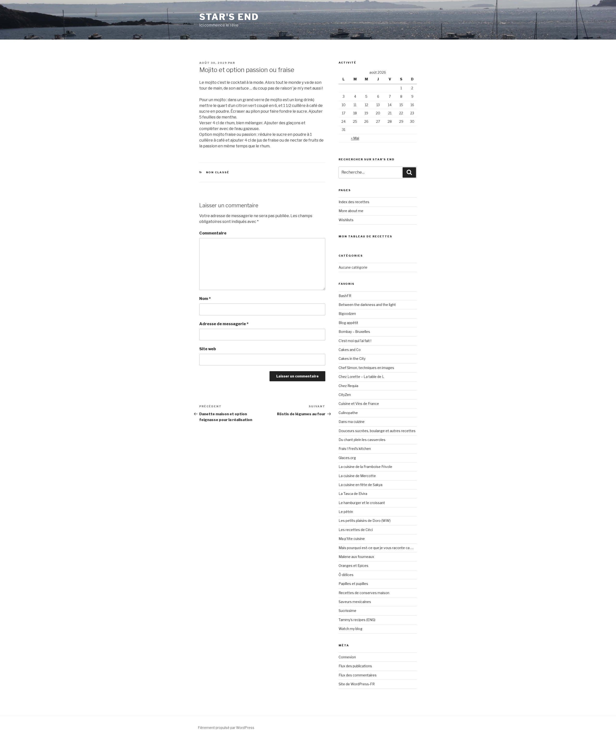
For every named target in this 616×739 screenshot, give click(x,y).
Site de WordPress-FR (357, 684)
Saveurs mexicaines (355, 602)
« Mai (355, 138)
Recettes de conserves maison (364, 593)
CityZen (345, 395)
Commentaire (212, 233)
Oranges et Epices (353, 566)
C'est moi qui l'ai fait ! (355, 341)
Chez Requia (348, 386)
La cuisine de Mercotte (357, 476)
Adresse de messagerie (224, 324)
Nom (205, 298)
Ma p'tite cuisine (352, 539)
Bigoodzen (347, 313)
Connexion (347, 657)
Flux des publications (355, 666)
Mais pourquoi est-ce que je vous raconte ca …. (376, 548)
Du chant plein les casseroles (362, 440)
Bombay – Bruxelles (354, 332)
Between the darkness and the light (367, 305)
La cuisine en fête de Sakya (360, 485)
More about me (351, 211)
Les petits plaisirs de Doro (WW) (365, 521)
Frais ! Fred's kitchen (355, 449)
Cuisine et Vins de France (359, 404)
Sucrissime (347, 611)
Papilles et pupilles (353, 584)
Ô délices (346, 575)
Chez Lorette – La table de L (361, 377)
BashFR (345, 296)
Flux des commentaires (358, 675)
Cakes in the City (352, 359)
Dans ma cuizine (352, 422)
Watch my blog (350, 629)
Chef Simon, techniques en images (366, 368)
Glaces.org (347, 458)
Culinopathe (348, 413)
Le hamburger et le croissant (362, 503)
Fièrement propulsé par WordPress (226, 728)
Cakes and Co (350, 350)
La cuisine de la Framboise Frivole (365, 467)
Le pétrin (346, 512)
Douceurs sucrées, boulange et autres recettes (377, 431)
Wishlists (346, 220)
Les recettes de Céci (356, 530)
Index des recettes (354, 202)
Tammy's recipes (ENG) (357, 620)
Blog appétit (348, 323)
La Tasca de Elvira (353, 494)
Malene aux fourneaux (356, 557)
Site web (207, 349)
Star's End (229, 17)
